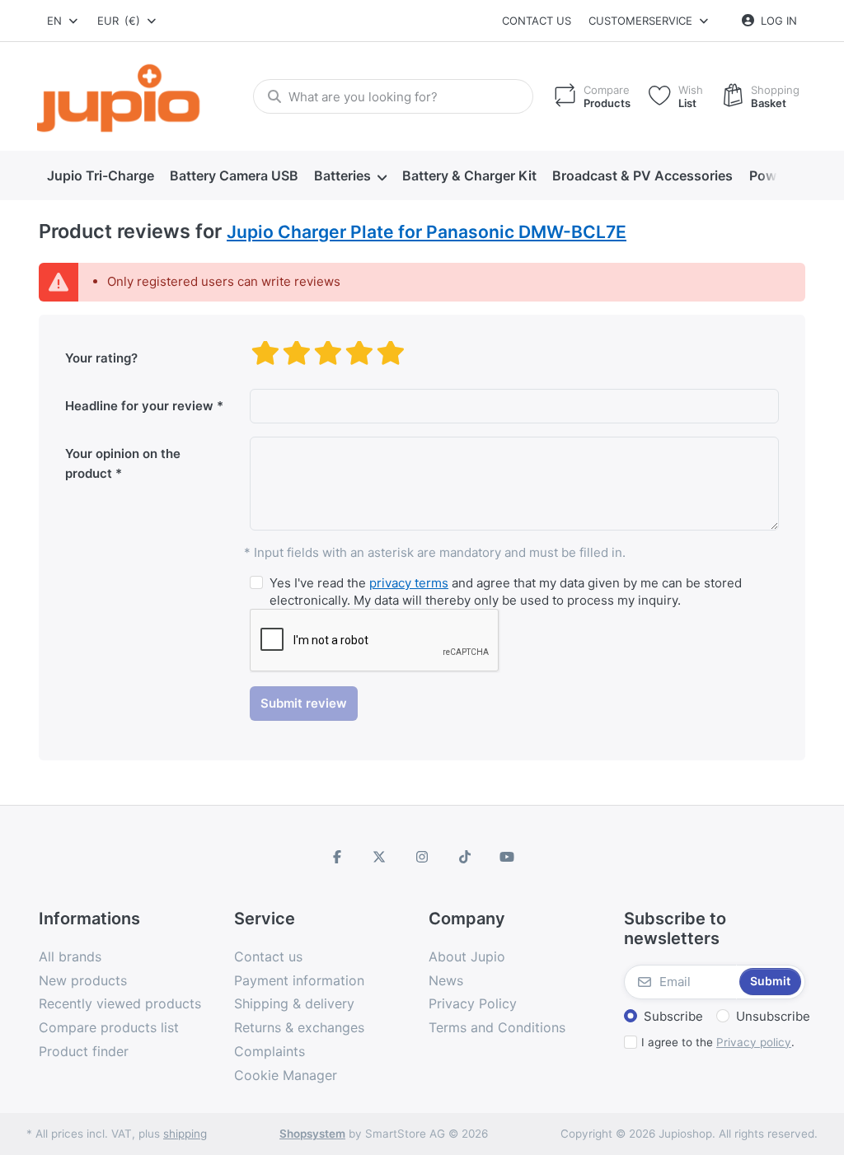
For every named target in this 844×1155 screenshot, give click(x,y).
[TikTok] (465, 857)
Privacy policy (753, 1042)
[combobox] (63, 20)
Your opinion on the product (123, 463)
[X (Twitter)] (380, 857)
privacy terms (408, 583)
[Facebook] (337, 857)
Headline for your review (139, 406)
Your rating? (101, 358)
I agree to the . (718, 1042)
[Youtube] (507, 857)
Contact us (536, 20)
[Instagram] (422, 857)
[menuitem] (100, 176)
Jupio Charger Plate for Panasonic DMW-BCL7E (426, 232)
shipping (185, 1133)
